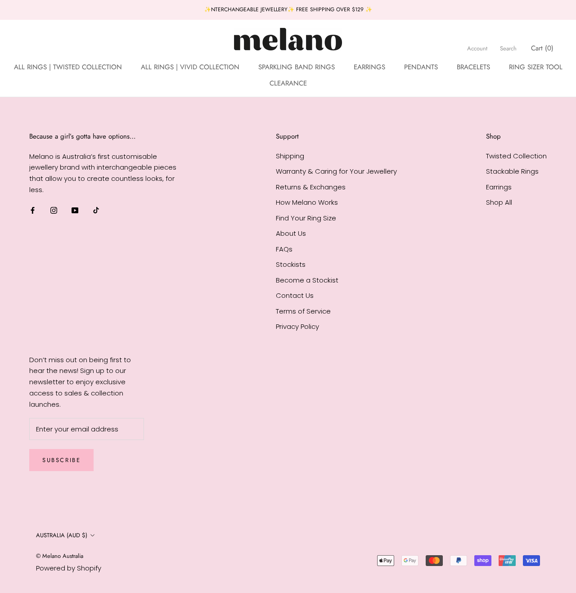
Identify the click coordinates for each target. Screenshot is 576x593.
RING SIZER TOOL (535, 67)
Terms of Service (303, 311)
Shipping (290, 156)
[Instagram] (53, 210)
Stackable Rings (512, 171)
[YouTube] (75, 210)
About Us (291, 233)
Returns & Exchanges (311, 187)
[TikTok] (96, 210)
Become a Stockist (307, 280)
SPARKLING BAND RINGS (296, 67)
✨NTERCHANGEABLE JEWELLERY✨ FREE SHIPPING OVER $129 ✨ (288, 9)
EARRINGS (369, 67)
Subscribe (61, 460)
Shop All (499, 202)
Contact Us (295, 295)
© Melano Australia (59, 556)
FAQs (284, 249)
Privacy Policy (297, 326)
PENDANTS (421, 67)
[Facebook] (32, 210)
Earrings (499, 187)
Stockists (291, 264)
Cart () (542, 48)
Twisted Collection (516, 156)
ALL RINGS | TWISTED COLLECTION (68, 67)
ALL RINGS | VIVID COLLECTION (190, 67)
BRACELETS (473, 67)
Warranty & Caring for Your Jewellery (336, 171)
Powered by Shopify (68, 568)
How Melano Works (307, 202)
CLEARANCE (288, 83)
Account (477, 48)
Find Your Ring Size (306, 218)
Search (508, 48)
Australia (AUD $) (61, 535)
